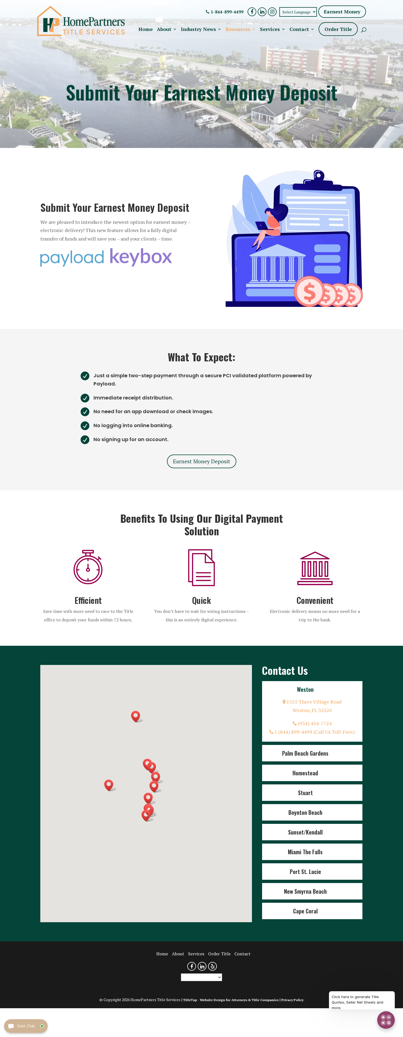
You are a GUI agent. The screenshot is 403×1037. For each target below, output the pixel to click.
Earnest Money (342, 11)
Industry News (198, 29)
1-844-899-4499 (226, 12)
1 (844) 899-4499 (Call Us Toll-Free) (314, 732)
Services (270, 29)
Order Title (338, 29)
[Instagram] (272, 11)
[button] (150, 798)
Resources (238, 29)
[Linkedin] (262, 11)
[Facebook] (252, 11)
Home (145, 29)
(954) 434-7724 (314, 723)
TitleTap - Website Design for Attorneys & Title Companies (231, 1000)
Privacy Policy (292, 1000)
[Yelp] (212, 966)
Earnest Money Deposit (201, 461)
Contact (299, 29)
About (164, 29)
